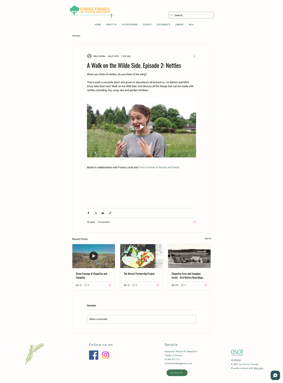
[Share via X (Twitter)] (95, 213)
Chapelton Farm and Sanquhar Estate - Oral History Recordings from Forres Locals (187, 275)
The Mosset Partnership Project (139, 274)
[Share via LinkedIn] (102, 213)
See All (208, 238)
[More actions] (194, 56)
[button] (163, 24)
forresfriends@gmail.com (178, 363)
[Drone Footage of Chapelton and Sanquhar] (93, 256)
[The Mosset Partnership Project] (141, 256)
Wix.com (258, 368)
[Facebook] (93, 355)
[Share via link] (110, 213)
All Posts (76, 36)
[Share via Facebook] (88, 213)
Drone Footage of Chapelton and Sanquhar (91, 275)
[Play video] (141, 126)
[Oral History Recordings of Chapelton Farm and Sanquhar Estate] (189, 256)
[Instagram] (105, 355)
